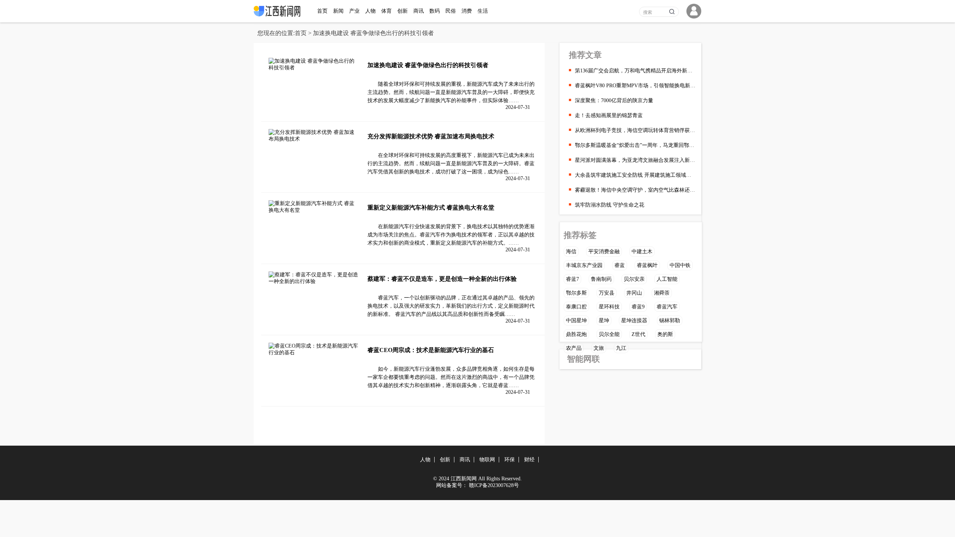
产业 (354, 11)
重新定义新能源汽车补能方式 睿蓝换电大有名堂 (430, 207)
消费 (466, 11)
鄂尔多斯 (576, 293)
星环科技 (609, 307)
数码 (434, 11)
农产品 (574, 348)
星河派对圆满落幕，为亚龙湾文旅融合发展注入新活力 (635, 160)
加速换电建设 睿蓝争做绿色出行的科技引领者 (427, 65)
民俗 (450, 11)
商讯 (418, 11)
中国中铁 (680, 265)
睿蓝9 (638, 307)
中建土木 (642, 251)
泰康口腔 (576, 307)
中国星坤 (576, 320)
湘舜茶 (662, 293)
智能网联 (583, 359)
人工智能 (667, 279)
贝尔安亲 (634, 279)
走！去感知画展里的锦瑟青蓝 (609, 115)
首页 (322, 11)
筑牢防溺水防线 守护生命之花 (609, 205)
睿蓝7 (572, 279)
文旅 (599, 348)
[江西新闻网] (279, 15)
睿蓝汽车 (667, 307)
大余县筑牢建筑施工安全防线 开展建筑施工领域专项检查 (635, 175)
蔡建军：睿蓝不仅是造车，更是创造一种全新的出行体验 (442, 279)
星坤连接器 (634, 320)
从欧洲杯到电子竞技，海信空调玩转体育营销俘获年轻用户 (635, 130)
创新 (402, 11)
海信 (571, 251)
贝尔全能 (609, 334)
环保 (509, 459)
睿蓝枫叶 (647, 265)
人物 (370, 11)
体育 (386, 11)
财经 (529, 459)
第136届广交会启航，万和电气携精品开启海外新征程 (635, 70)
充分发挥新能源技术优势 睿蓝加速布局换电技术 (430, 136)
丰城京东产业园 (584, 265)
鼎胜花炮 (576, 334)
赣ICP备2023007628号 (494, 485)
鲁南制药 (601, 279)
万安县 (606, 293)
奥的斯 (665, 334)
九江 (621, 348)
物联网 (487, 459)
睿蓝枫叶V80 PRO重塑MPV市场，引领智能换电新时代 (635, 85)
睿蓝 (619, 265)
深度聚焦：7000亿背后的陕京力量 (614, 100)
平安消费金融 (604, 251)
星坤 (604, 320)
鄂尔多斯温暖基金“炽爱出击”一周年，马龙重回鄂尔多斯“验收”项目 (635, 145)
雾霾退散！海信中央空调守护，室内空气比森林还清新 (635, 190)
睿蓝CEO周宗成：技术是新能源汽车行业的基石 (430, 350)
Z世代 (638, 334)
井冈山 (634, 293)
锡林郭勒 (669, 320)
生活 (483, 11)
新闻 (338, 11)
